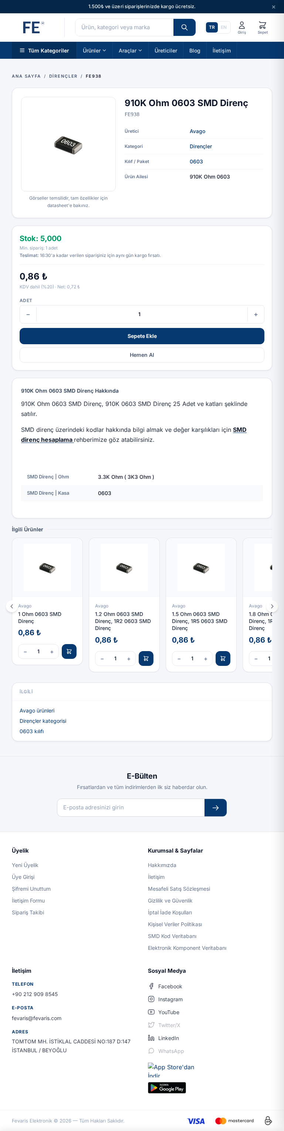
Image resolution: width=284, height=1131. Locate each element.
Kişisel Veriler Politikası (175, 924)
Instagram (170, 999)
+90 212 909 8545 (35, 994)
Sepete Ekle (142, 336)
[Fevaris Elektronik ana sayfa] (33, 27)
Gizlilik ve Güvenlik (170, 900)
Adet (26, 300)
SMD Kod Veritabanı (172, 936)
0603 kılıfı (32, 731)
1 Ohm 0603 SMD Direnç (39, 617)
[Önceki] (12, 606)
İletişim (222, 50)
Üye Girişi (23, 877)
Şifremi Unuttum (31, 889)
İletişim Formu (28, 900)
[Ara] (184, 27)
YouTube (168, 1012)
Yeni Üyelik (25, 865)
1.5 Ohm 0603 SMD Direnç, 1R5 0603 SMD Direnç (199, 621)
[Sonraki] (272, 606)
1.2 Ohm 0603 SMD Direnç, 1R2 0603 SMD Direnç (123, 621)
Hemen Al (142, 355)
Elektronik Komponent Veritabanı (187, 948)
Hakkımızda (162, 865)
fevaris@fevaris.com (36, 1018)
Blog (194, 50)
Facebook (170, 986)
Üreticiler (166, 50)
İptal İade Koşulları (170, 912)
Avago (197, 131)
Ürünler (92, 50)
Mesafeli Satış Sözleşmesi (179, 889)
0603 (196, 161)
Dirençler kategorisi (43, 721)
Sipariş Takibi (28, 912)
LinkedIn (168, 1038)
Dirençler (201, 146)
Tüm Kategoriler (48, 50)
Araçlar (127, 50)
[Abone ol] (215, 807)
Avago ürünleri (37, 710)
